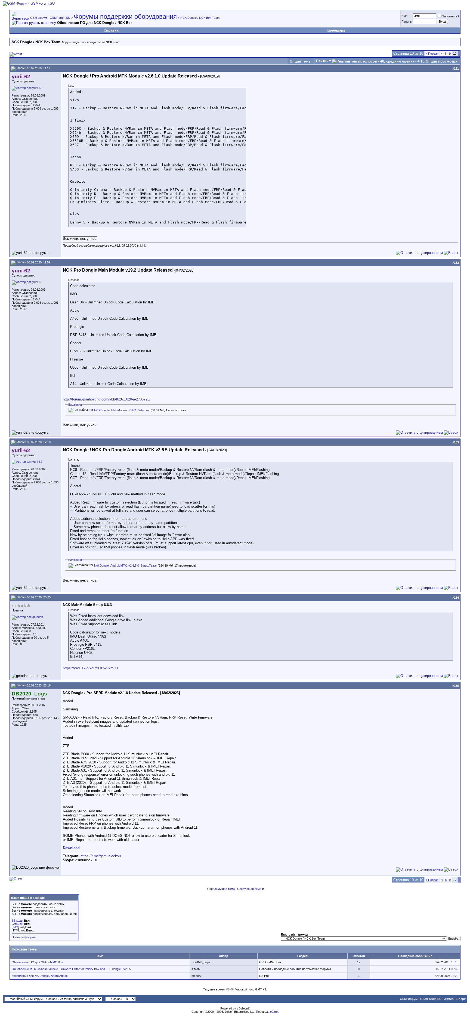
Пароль (406, 21)
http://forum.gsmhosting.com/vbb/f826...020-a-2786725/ (106, 399)
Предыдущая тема (222, 888)
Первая (432, 53)
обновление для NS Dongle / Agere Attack (40, 975)
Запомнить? (450, 16)
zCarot (274, 1011)
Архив (449, 999)
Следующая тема (249, 888)
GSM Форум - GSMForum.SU (50, 17)
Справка (111, 30)
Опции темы (300, 61)
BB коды (17, 920)
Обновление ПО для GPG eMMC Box (37, 962)
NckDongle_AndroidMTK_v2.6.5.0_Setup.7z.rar (125, 565)
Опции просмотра (441, 61)
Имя (404, 15)
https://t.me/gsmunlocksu (101, 856)
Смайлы (17, 923)
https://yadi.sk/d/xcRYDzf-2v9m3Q (90, 668)
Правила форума (24, 937)
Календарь (336, 30)
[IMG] (15, 927)
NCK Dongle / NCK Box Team (199, 17)
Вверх (461, 999)
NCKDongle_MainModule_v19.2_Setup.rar (122, 410)
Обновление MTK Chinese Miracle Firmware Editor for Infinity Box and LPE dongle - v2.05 (71, 969)
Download (71, 848)
